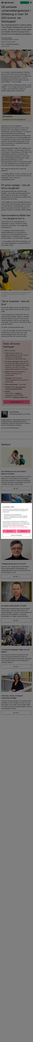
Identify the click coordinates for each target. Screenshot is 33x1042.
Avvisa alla (9, 531)
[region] (16, 521)
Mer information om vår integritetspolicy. (18, 526)
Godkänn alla (23, 531)
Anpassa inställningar (16, 535)
